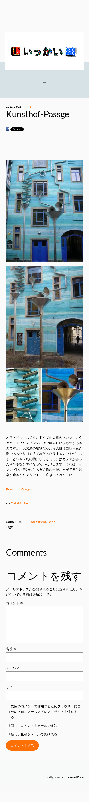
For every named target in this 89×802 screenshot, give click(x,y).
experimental (38, 521)
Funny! (52, 521)
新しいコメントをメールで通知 (34, 725)
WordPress (77, 777)
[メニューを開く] (44, 81)
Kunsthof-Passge (18, 489)
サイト (11, 687)
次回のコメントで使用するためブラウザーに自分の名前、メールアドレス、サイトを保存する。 (46, 711)
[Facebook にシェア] (7, 129)
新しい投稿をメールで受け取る (34, 734)
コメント (14, 603)
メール (13, 668)
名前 (11, 649)
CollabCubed (20, 503)
